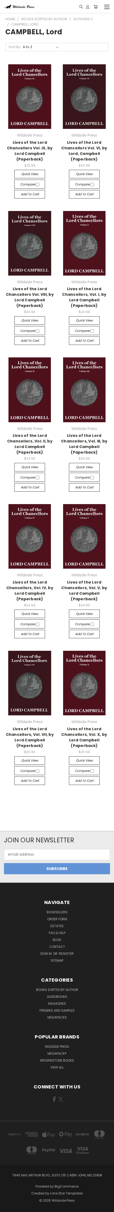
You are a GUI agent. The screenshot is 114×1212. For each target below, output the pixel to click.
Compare (28, 184)
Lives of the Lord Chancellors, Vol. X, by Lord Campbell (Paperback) (84, 737)
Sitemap (57, 960)
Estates (57, 926)
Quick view (29, 174)
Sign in (46, 953)
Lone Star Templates (66, 1193)
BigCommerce (66, 1186)
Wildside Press (57, 1046)
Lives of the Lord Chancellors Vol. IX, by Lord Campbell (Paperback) (30, 151)
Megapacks (57, 1017)
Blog (57, 939)
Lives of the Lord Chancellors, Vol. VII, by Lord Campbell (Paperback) (30, 737)
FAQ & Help (57, 933)
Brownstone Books (57, 1060)
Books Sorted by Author (57, 989)
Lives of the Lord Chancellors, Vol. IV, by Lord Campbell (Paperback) (29, 591)
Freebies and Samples (57, 1010)
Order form (57, 919)
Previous (8, 1207)
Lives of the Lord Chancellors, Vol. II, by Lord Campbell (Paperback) (29, 444)
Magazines (57, 1003)
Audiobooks (57, 996)
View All (57, 1067)
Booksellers (57, 912)
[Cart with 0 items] (95, 6)
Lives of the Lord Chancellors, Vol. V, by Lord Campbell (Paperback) (84, 591)
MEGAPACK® (57, 1053)
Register (66, 953)
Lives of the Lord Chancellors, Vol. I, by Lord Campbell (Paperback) (84, 297)
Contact (57, 946)
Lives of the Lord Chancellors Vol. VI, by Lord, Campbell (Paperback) (84, 151)
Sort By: (14, 46)
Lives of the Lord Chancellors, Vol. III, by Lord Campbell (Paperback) (84, 444)
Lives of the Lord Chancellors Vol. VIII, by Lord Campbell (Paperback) (30, 297)
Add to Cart (30, 194)
